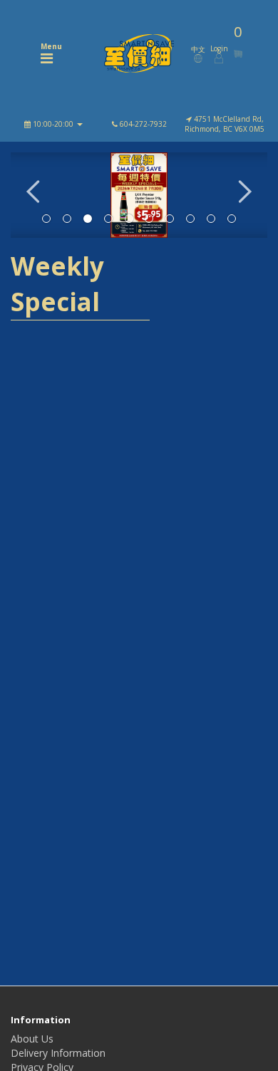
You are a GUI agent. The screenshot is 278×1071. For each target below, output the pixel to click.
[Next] (245, 195)
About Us (32, 1038)
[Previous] (33, 195)
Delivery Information (58, 1053)
